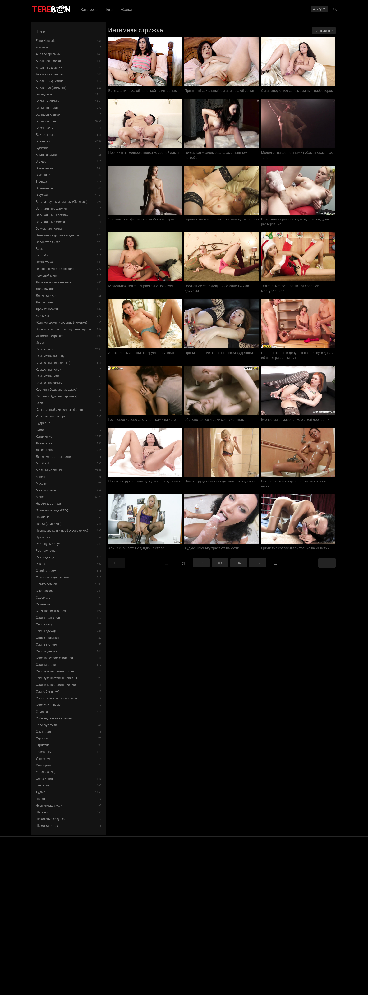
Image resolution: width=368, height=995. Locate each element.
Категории (89, 9)
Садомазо (68, 597)
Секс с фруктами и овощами (68, 698)
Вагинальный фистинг (68, 222)
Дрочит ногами (68, 309)
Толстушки (68, 752)
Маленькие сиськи (68, 470)
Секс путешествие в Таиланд (68, 678)
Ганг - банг (68, 255)
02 (201, 562)
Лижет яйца (68, 450)
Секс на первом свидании (68, 658)
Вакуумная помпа (68, 228)
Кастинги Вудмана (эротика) (68, 396)
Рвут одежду (68, 557)
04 (239, 562)
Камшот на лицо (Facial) (68, 363)
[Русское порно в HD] (51, 9)
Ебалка (126, 9)
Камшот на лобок (68, 369)
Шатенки (68, 812)
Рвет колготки (68, 550)
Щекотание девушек (68, 819)
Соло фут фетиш (68, 725)
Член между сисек (68, 805)
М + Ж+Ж (68, 463)
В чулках (68, 195)
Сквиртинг (68, 711)
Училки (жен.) (68, 772)
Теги (109, 9)
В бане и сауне (68, 155)
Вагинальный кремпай (68, 215)
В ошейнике (68, 188)
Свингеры (68, 604)
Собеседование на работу (68, 718)
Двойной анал (68, 289)
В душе (68, 161)
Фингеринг (68, 785)
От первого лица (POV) (68, 510)
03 (220, 562)
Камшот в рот (68, 349)
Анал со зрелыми (68, 54)
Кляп (68, 403)
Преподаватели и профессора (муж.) (68, 530)
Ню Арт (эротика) (68, 503)
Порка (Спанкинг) (68, 524)
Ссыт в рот (68, 732)
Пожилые (68, 517)
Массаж (68, 483)
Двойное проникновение (68, 282)
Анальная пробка (68, 61)
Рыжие (68, 564)
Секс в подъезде (68, 638)
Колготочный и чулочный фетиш (68, 410)
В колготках (68, 168)
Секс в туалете (68, 644)
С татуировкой (68, 584)
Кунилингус (68, 436)
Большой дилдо (68, 108)
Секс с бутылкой (68, 691)
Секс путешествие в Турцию (68, 685)
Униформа (68, 765)
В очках (68, 181)
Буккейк (68, 148)
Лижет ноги (68, 443)
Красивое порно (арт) (68, 416)
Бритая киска (68, 134)
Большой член (68, 121)
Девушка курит (68, 295)
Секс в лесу (68, 624)
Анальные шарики (68, 67)
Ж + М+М (68, 316)
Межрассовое (68, 490)
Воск (68, 248)
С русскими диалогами (68, 577)
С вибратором (68, 571)
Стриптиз (68, 745)
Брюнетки (68, 141)
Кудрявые (68, 423)
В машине (68, 175)
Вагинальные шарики (68, 208)
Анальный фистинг (68, 81)
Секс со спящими (68, 705)
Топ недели (322, 31)
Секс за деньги (68, 651)
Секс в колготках (68, 617)
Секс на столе (68, 664)
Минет (68, 497)
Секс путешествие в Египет (68, 671)
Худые (68, 792)
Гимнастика (68, 262)
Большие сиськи (68, 101)
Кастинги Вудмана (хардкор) (68, 389)
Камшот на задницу (68, 356)
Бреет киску (68, 128)
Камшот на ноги (68, 376)
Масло (68, 477)
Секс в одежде (68, 631)
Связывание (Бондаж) (68, 611)
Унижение (68, 758)
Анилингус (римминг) (68, 87)
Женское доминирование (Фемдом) (68, 322)
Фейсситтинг (68, 778)
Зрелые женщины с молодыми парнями (68, 329)
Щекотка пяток (68, 825)
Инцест (68, 342)
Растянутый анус (68, 544)
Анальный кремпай (68, 74)
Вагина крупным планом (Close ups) (68, 202)
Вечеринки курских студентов (68, 235)
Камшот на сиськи (68, 383)
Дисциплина (68, 302)
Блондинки (68, 94)
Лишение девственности (68, 456)
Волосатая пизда (68, 242)
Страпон (68, 738)
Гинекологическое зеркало (68, 269)
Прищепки (68, 537)
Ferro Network (68, 41)
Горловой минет (68, 275)
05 (258, 562)
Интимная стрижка (68, 336)
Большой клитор (68, 114)
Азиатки (68, 47)
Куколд (68, 430)
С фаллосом (68, 591)
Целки (68, 799)
